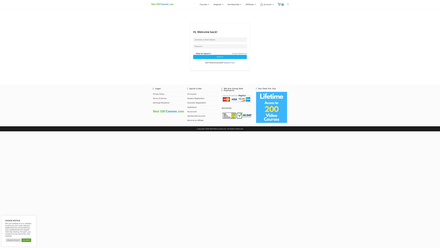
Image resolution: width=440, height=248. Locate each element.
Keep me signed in (203, 53)
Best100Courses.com (218, 129)
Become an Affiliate (195, 120)
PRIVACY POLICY (13, 240)
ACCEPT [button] (26, 240)
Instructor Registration (196, 103)
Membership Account (196, 116)
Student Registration (196, 98)
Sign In (220, 57)
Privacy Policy (158, 94)
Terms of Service (160, 98)
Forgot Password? (239, 53)
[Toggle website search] (287, 4)
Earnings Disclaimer (161, 103)
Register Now (229, 63)
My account (192, 112)
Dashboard (192, 107)
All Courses (191, 94)
